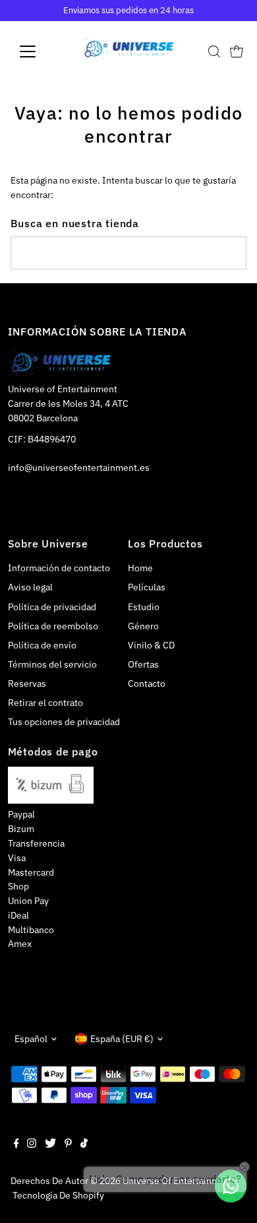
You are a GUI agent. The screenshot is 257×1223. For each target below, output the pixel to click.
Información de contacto (59, 568)
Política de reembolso (53, 626)
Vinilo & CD (151, 645)
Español (30, 1039)
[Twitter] (50, 1144)
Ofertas (143, 664)
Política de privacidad (52, 607)
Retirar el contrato (45, 703)
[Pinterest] (68, 1144)
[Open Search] (214, 51)
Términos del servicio (52, 664)
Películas (146, 587)
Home (140, 568)
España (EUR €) (122, 1039)
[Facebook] (16, 1144)
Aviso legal (30, 587)
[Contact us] (230, 1186)
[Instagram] (32, 1144)
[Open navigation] (38, 51)
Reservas (27, 683)
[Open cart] (236, 51)
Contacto (146, 683)
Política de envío (42, 645)
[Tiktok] (84, 1144)
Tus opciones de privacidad (64, 722)
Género (143, 626)
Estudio (143, 607)
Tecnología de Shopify (58, 1195)
